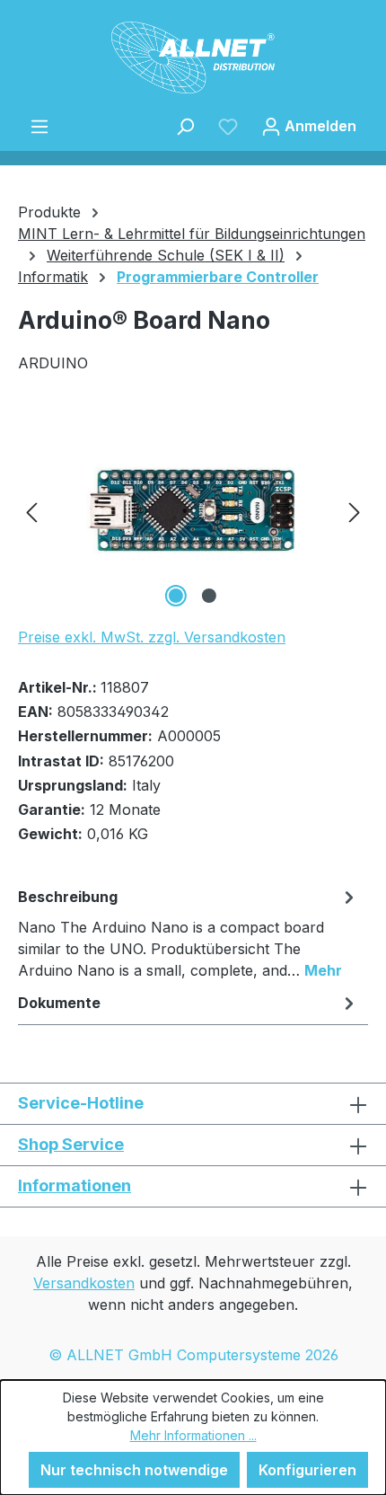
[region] (193, 511)
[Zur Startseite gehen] (193, 57)
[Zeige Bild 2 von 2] (209, 595)
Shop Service (71, 1144)
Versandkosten (84, 1283)
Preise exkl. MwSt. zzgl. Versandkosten (151, 637)
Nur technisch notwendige (134, 1470)
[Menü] (39, 126)
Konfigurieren (307, 1470)
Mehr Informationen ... (193, 1435)
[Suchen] (184, 126)
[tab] (188, 933)
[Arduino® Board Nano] (193, 511)
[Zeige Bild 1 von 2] (176, 595)
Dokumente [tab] (59, 1003)
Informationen (74, 1185)
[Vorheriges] (31, 511)
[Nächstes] (354, 511)
